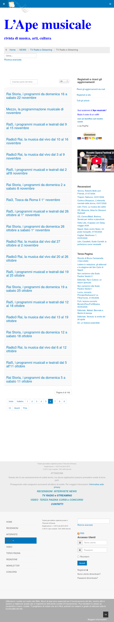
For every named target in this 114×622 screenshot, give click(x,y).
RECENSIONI (44, 491)
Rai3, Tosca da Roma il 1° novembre (33, 199)
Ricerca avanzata (12, 59)
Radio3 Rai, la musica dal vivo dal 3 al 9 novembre (35, 156)
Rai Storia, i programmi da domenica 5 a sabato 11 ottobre (35, 379)
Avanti (17, 408)
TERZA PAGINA (49, 499)
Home (13, 49)
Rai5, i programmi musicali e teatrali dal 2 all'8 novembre (36, 171)
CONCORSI (11, 571)
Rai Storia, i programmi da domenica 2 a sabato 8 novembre (35, 186)
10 (10, 408)
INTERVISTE (61, 491)
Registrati (81, 569)
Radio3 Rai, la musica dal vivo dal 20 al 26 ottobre (37, 258)
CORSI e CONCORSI (71, 499)
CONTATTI (57, 504)
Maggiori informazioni (97, 619)
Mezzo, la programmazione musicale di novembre (34, 110)
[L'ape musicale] (19, 4)
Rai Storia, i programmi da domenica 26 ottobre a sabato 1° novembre (35, 228)
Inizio (11, 401)
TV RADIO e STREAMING (57, 495)
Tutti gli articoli (83, 100)
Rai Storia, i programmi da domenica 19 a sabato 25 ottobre (36, 288)
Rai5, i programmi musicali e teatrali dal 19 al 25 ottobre (37, 273)
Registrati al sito (84, 94)
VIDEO (34, 499)
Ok (106, 614)
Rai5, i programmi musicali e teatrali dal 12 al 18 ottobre (37, 303)
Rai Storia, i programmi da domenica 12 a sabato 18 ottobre (36, 334)
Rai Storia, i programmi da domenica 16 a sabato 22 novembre (36, 95)
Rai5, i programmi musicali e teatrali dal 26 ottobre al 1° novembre (37, 213)
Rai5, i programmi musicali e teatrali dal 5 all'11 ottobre (36, 364)
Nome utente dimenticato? (89, 574)
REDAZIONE (11, 559)
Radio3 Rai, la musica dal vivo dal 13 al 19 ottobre (37, 318)
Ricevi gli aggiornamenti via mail (91, 89)
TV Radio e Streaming (41, 49)
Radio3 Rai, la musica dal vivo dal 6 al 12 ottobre (36, 349)
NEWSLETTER (12, 565)
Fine (25, 408)
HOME (9, 521)
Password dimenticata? (87, 578)
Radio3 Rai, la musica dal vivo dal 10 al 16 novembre (37, 141)
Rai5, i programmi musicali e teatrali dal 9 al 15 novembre (36, 126)
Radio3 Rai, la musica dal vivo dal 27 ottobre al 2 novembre (33, 243)
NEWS (22, 49)
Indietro (20, 401)
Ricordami (84, 556)
